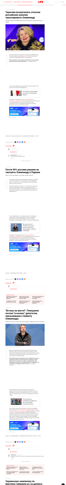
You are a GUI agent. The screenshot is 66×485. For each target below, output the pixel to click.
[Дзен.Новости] (15, 142)
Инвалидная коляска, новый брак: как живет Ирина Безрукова (11, 297)
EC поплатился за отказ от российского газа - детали (11, 302)
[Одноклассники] (25, 142)
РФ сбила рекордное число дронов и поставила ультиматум (37, 302)
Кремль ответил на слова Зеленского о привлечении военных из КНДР (24, 297)
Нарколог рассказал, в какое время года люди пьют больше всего (24, 302)
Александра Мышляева (13, 254)
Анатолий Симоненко (13, 117)
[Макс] (18, 142)
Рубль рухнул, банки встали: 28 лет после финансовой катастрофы (38, 297)
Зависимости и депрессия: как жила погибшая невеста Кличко (12, 482)
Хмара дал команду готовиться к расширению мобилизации (24, 482)
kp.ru (23, 186)
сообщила (26, 56)
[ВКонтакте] (22, 142)
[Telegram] (20, 142)
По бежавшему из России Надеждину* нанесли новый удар (37, 482)
